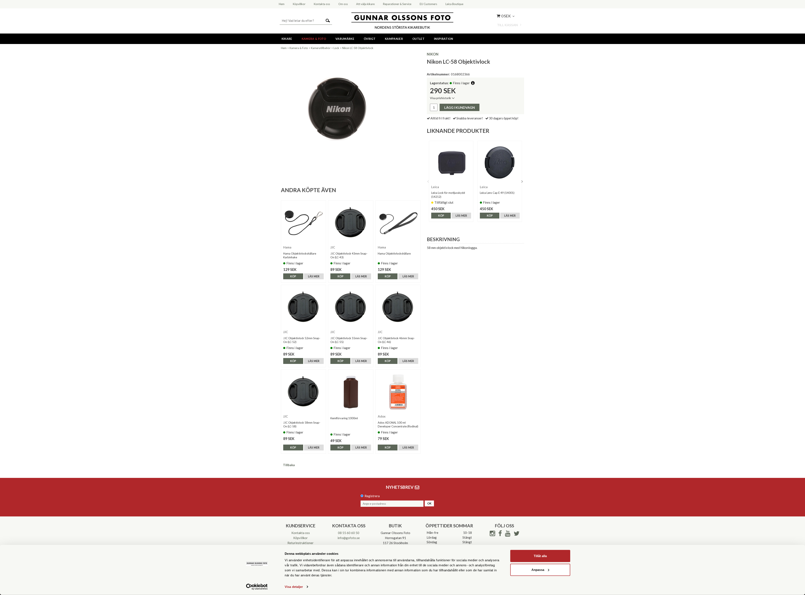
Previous (428, 181)
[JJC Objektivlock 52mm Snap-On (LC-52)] (303, 307)
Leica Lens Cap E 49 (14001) (497, 192)
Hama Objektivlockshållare (394, 253)
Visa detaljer (294, 587)
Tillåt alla (540, 556)
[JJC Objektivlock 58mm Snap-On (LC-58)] (303, 392)
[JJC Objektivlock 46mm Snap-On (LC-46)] (398, 307)
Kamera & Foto (314, 38)
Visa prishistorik (440, 98)
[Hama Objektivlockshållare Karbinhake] (303, 223)
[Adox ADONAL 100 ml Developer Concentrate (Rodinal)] (398, 392)
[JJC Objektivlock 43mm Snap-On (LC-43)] (350, 223)
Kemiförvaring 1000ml (344, 418)
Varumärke (344, 38)
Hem (284, 48)
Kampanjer (394, 38)
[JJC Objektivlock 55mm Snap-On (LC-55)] (350, 307)
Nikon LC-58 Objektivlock (357, 48)
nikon (432, 54)
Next (522, 181)
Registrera (372, 496)
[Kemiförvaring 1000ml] (350, 392)
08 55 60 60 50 (348, 533)
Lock (336, 48)
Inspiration (443, 38)
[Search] (328, 20)
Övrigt (369, 38)
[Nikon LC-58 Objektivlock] (339, 110)
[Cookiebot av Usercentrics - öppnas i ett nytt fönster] (257, 587)
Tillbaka (289, 465)
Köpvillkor (300, 538)
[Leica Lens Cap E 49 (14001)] (500, 163)
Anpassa (537, 569)
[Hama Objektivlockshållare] (398, 223)
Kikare (287, 38)
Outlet (418, 38)
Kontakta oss (300, 533)
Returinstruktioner (300, 543)
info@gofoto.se (349, 538)
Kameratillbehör (321, 48)
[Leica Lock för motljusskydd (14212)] (451, 163)
